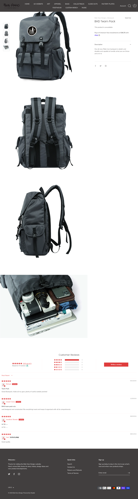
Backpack (110, 18)
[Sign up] (129, 473)
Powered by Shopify (29, 493)
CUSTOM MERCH (72, 8)
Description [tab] (98, 44)
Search (69, 464)
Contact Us (71, 467)
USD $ (10, 487)
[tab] (113, 54)
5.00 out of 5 (27, 364)
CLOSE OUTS (92, 4)
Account (123, 6)
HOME (27, 4)
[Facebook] (14, 474)
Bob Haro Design (100, 18)
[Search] (129, 6)
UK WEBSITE (38, 4)
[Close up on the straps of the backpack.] (6, 33)
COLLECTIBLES (78, 4)
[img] (6, 381)
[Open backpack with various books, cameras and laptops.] (6, 48)
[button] (58, 360)
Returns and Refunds (74, 470)
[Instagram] (19, 474)
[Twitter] (9, 474)
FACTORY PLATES (108, 4)
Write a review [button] (116, 364)
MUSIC (84, 8)
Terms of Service (72, 473)
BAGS (67, 4)
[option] (6, 26)
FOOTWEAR (57, 8)
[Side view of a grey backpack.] (6, 40)
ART (48, 4)
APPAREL (57, 4)
